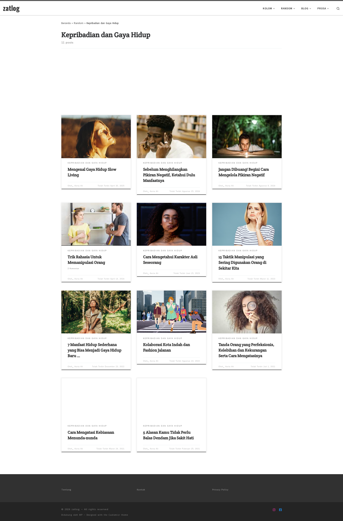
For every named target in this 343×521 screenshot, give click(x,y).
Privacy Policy (220, 489)
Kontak (141, 489)
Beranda (66, 22)
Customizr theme (118, 514)
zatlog (75, 509)
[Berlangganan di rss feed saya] (268, 509)
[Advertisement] (171, 85)
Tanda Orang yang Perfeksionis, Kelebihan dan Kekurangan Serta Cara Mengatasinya (246, 350)
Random (78, 22)
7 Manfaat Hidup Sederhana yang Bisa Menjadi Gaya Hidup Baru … (94, 350)
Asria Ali (78, 186)
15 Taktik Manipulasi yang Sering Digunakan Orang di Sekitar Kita (242, 262)
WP (81, 514)
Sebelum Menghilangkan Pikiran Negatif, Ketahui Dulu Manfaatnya (169, 175)
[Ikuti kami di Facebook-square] (280, 509)
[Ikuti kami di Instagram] (274, 509)
